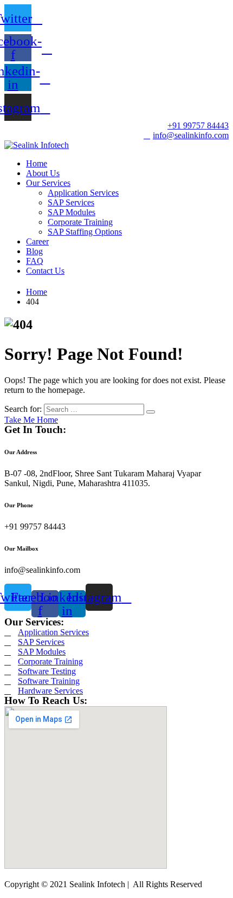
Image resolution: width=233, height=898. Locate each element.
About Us (43, 173)
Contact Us (45, 270)
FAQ (34, 261)
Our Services (48, 183)
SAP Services (71, 202)
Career (37, 241)
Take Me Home (31, 419)
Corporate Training (80, 222)
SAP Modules (71, 212)
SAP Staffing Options (85, 231)
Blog (34, 251)
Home (36, 163)
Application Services (83, 192)
